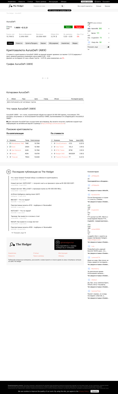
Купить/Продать (31, 43)
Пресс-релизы (41, 1)
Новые (98, 6)
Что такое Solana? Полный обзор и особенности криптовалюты (34, 178)
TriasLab (15, 157)
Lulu (92, 246)
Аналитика (12, 1)
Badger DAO (60, 153)
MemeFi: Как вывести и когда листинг (25, 222)
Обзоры (63, 1)
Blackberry (95, 269)
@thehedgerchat (67, 242)
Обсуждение (53, 43)
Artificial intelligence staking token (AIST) (25, 194)
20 (88, 179)
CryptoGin (95, 210)
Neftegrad (14, 196)
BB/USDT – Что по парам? (20, 200)
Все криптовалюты (85, 6)
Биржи (107, 6)
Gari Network (16, 150)
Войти (97, 1)
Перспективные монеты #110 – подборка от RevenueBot (31, 205)
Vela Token (60, 147)
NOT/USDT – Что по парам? (21, 211)
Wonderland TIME (18, 143)
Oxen (13, 147)
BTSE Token (60, 150)
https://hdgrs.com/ (94, 240)
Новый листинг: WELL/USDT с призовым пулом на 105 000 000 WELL (36, 189)
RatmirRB (13, 201)
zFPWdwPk (95, 176)
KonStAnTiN (95, 195)
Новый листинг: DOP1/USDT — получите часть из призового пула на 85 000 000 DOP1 (42, 183)
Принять (95, 391)
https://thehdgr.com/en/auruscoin (53, 123)
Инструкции (53, 1)
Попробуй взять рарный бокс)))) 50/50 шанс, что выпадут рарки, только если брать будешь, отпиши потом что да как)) (98, 250)
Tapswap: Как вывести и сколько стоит (25, 216)
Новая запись (87, 1)
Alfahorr (94, 280)
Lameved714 (95, 257)
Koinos (14, 153)
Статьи (30, 1)
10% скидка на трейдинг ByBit (59, 10)
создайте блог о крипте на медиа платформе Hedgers (97, 237)
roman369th (14, 179)
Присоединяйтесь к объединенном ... (99, 181)
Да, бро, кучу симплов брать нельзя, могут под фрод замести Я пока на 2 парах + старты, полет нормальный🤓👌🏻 (98, 283)
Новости (21, 1)
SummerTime (95, 291)
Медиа (75, 43)
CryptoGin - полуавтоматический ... (99, 221)
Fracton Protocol (62, 157)
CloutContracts (61, 143)
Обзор (10, 43)
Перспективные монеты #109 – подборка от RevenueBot (31, 227)
